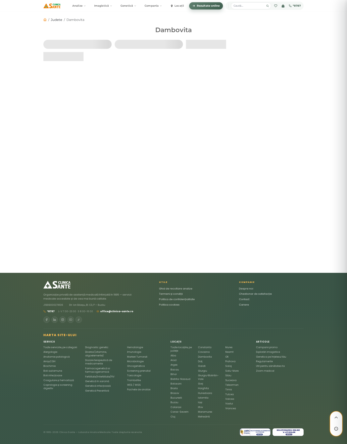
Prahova (230, 361)
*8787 (297, 5)
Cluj (172, 416)
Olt (227, 356)
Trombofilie (134, 380)
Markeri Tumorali (137, 356)
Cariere (244, 305)
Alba (173, 355)
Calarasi (175, 407)
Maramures (205, 411)
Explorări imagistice (268, 352)
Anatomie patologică (56, 356)
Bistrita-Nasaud (180, 379)
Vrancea (230, 408)
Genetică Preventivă (97, 390)
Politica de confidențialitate (177, 299)
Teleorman (232, 385)
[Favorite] (275, 5)
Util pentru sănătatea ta (270, 366)
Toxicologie (134, 375)
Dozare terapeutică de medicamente (98, 361)
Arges (174, 364)
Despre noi (246, 289)
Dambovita (205, 356)
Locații (179, 5)
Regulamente (264, 361)
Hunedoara (205, 393)
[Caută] (267, 6)
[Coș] (283, 5)
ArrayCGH (49, 361)
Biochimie (49, 366)
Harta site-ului (60, 335)
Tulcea (229, 394)
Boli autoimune (52, 370)
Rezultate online (208, 5)
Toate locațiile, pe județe (181, 349)
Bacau (174, 369)
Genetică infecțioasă (98, 386)
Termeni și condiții (171, 294)
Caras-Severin (179, 411)
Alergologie (50, 352)
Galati (202, 366)
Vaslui (229, 403)
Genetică (126, 5)
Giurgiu (202, 370)
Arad (173, 360)
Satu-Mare (232, 370)
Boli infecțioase (52, 375)
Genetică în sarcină (97, 381)
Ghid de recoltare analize (175, 289)
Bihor (173, 374)
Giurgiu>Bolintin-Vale (208, 377)
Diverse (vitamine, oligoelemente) (96, 353)
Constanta (204, 347)
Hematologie (135, 347)
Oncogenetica (136, 366)
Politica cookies (169, 305)
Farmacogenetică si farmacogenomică (97, 370)
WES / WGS (134, 385)
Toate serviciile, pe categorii (60, 347)
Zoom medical (265, 370)
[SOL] (288, 432)
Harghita (203, 388)
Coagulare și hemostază (58, 380)
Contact (244, 299)
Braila (174, 388)
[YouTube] (70, 319)
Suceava (231, 380)
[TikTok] (79, 319)
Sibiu (228, 375)
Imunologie (134, 352)
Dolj (200, 361)
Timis (228, 389)
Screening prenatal (139, 370)
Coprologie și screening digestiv (57, 386)
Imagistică (101, 5)
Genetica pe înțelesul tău (271, 356)
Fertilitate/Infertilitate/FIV (99, 376)
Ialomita (203, 397)
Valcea (229, 399)
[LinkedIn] (54, 319)
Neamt (229, 352)
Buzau (174, 402)
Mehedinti (204, 416)
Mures (229, 347)
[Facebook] (46, 319)
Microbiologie (135, 361)
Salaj (228, 366)
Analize (77, 5)
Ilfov (200, 407)
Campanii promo (267, 347)
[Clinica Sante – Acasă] (51, 5)
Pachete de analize (138, 389)
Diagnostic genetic (96, 347)
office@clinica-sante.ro (116, 311)
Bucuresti (176, 397)
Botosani (176, 383)
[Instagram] (62, 319)
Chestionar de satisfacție (255, 294)
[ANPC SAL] (255, 432)
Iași (200, 402)
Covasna (204, 352)
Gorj (200, 383)
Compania (152, 5)
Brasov (174, 393)
